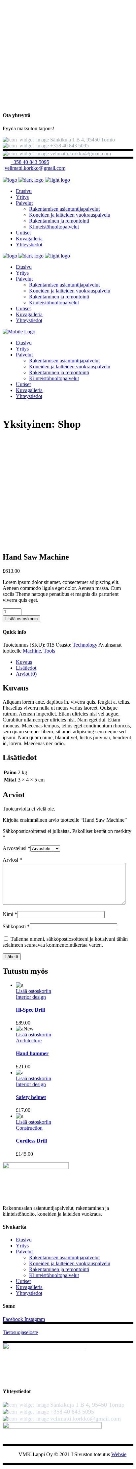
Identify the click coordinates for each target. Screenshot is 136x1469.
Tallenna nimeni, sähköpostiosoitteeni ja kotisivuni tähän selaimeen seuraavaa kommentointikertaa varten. (65, 942)
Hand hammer (32, 1053)
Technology (85, 645)
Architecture (29, 1040)
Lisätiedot (26, 668)
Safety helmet (31, 1097)
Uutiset (23, 1281)
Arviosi (12, 860)
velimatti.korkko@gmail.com (35, 168)
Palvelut (24, 1251)
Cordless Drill (31, 1141)
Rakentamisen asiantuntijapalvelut (64, 1257)
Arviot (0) (26, 674)
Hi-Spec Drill (30, 1010)
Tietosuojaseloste (20, 1332)
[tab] (74, 662)
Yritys (22, 1245)
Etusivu (24, 1239)
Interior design (31, 997)
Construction (29, 1128)
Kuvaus (24, 662)
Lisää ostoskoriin (21, 618)
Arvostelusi (16, 848)
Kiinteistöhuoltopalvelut (54, 1275)
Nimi (10, 914)
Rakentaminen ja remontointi (59, 1269)
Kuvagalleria (29, 1287)
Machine (32, 651)
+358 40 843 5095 (30, 162)
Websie (118, 1454)
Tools (49, 651)
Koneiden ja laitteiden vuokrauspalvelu (69, 1263)
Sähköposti (16, 926)
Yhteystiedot (29, 1293)
